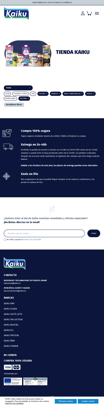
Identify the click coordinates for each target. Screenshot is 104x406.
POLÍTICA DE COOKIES (14, 403)
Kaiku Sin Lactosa (13, 319)
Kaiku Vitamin (11, 346)
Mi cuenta (10, 355)
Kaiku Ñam (9, 340)
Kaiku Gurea (10, 308)
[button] (55, 94)
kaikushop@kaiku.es (12, 283)
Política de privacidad (32, 239)
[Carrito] (89, 13)
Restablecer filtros (14, 104)
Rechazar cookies (66, 401)
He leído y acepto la (24, 239)
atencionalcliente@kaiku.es (15, 291)
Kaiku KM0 (9, 303)
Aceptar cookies (88, 401)
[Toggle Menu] (97, 13)
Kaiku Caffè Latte (13, 314)
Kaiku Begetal (11, 325)
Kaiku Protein (11, 335)
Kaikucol (9, 330)
